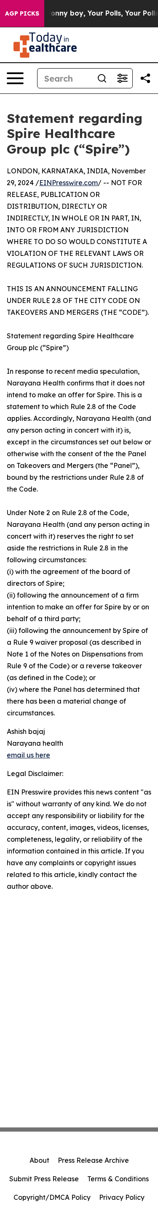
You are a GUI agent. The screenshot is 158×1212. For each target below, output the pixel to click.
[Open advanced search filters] (122, 78)
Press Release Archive (93, 1160)
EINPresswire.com (68, 182)
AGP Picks (22, 13)
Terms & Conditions (118, 1179)
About (39, 1160)
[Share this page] (145, 78)
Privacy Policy (122, 1197)
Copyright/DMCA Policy (52, 1197)
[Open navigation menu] (15, 78)
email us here (28, 755)
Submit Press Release (44, 1179)
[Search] (102, 78)
